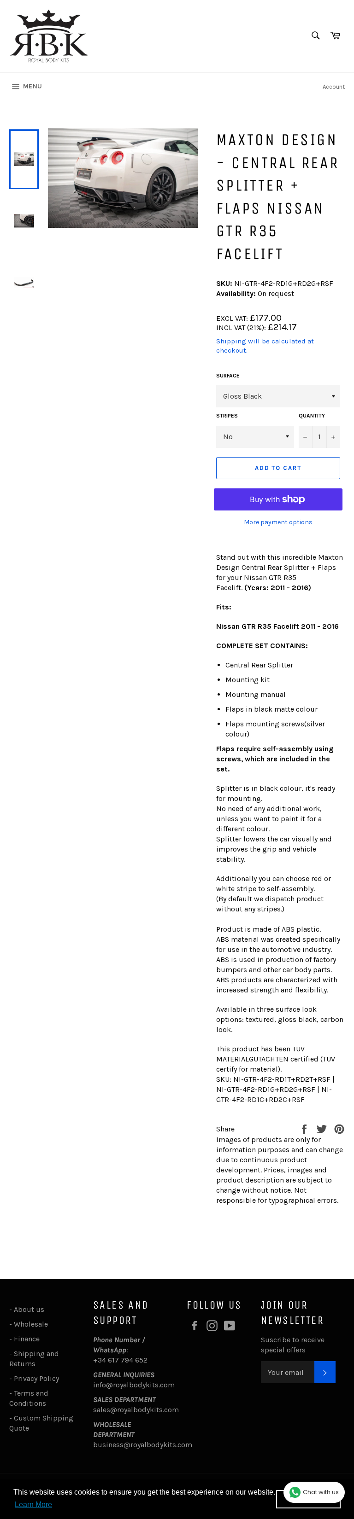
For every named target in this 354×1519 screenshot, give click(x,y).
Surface (228, 375)
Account (334, 86)
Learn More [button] (33, 1504)
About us (29, 1309)
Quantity (312, 415)
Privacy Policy (36, 1378)
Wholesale (33, 1324)
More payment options (278, 522)
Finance (27, 1338)
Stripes (227, 415)
